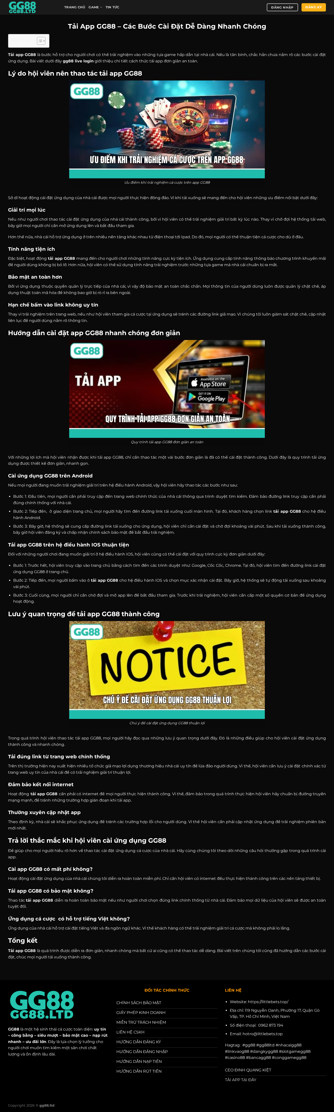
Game (94, 7)
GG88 (13, 1029)
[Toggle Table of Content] (38, 41)
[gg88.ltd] (32, 7)
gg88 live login (78, 61)
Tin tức (112, 7)
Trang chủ (74, 7)
